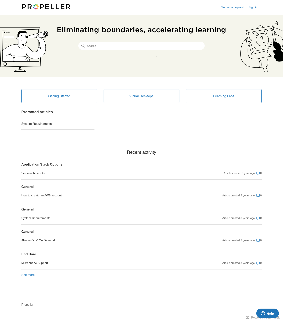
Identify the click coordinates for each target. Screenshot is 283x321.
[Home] (46, 9)
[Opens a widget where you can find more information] (267, 314)
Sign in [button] (253, 7)
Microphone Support (34, 262)
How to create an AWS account (41, 195)
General (27, 186)
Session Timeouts (33, 173)
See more (28, 275)
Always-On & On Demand (38, 240)
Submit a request (232, 7)
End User (28, 254)
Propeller (27, 304)
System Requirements (36, 123)
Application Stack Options (41, 164)
